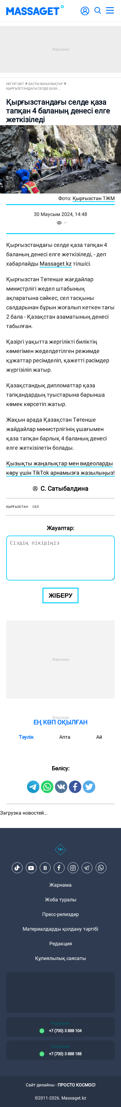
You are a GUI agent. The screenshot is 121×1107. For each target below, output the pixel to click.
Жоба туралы (60, 900)
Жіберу (60, 595)
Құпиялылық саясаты (60, 958)
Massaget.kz (56, 263)
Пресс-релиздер (60, 914)
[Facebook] (59, 868)
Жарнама (60, 885)
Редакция (60, 944)
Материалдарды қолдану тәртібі (60, 929)
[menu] (110, 11)
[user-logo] (85, 14)
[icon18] (60, 853)
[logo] (35, 10)
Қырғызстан (17, 506)
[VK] (45, 868)
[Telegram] (87, 868)
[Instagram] (73, 868)
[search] (97, 11)
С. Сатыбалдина (64, 488)
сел (36, 506)
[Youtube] (31, 868)
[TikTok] (17, 868)
